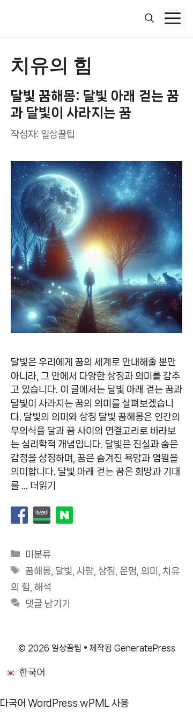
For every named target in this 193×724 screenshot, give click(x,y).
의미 (149, 571)
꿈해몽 (38, 571)
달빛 (63, 571)
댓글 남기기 (47, 604)
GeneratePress (144, 648)
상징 (106, 571)
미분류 (38, 554)
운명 (128, 571)
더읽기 (43, 485)
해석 (42, 587)
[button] (149, 19)
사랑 (85, 571)
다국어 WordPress (39, 703)
